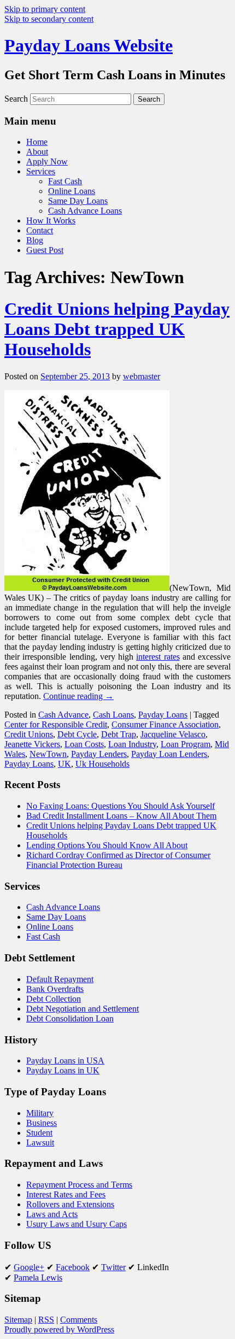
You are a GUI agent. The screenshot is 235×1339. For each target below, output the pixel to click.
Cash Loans (113, 714)
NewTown (48, 754)
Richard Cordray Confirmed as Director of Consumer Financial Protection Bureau (118, 860)
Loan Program (185, 744)
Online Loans (71, 191)
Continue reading (78, 696)
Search (16, 98)
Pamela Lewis (38, 1277)
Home (37, 141)
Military (40, 1113)
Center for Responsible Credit (55, 724)
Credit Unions (28, 734)
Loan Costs (84, 744)
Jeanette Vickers (32, 744)
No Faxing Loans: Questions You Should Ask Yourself (120, 806)
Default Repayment (59, 979)
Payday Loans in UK (62, 1070)
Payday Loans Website (88, 45)
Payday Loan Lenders (169, 754)
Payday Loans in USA (65, 1060)
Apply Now (47, 161)
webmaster (141, 376)
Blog (34, 240)
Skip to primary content (44, 9)
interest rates (157, 656)
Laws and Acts (52, 1214)
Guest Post (44, 250)
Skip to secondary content (48, 19)
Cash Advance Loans (85, 210)
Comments (78, 1319)
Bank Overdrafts (55, 989)
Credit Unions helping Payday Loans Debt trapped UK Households (117, 329)
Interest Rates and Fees (65, 1194)
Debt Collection (53, 998)
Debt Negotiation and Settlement (82, 1008)
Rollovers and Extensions (70, 1204)
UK (64, 763)
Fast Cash (65, 181)
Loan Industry (132, 744)
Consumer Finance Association (165, 724)
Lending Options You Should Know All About (106, 845)
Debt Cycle (77, 734)
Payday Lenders (99, 754)
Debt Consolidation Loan (70, 1018)
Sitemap (18, 1319)
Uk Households (102, 763)
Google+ (29, 1267)
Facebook (73, 1267)
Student (39, 1132)
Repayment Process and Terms (79, 1184)
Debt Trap (118, 734)
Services (40, 171)
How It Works (50, 220)
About (37, 151)
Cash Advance (63, 714)
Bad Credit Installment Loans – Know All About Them (121, 815)
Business (41, 1122)
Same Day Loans (78, 200)
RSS (46, 1319)
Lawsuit (40, 1142)
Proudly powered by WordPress (59, 1329)
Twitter (113, 1267)
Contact (39, 230)
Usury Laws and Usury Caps (76, 1224)
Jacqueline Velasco (172, 734)
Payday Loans (162, 714)
